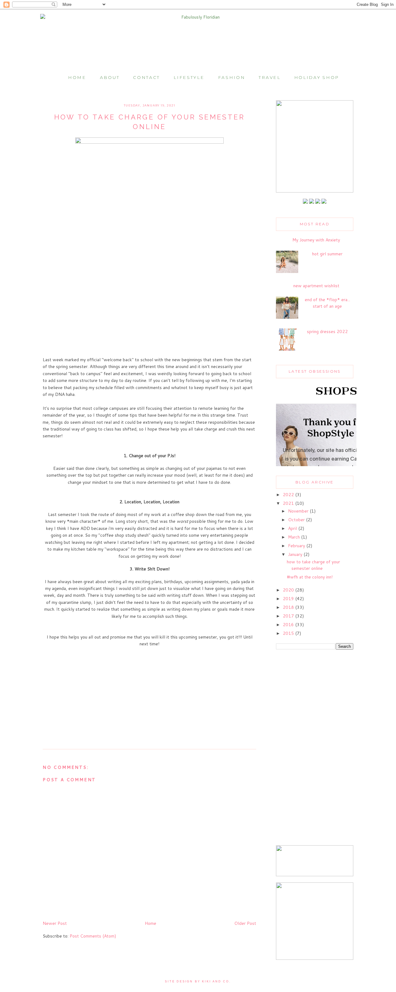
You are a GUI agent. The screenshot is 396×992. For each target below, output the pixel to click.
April (293, 528)
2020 (289, 590)
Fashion (231, 77)
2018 (289, 607)
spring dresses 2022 (327, 331)
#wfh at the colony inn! (310, 577)
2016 (289, 625)
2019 (289, 599)
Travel (269, 77)
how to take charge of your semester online (313, 565)
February (297, 546)
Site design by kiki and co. (198, 981)
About (110, 77)
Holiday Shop (316, 77)
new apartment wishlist (316, 286)
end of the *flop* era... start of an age (327, 303)
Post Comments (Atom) (93, 936)
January (295, 554)
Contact (146, 77)
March (294, 537)
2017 (289, 616)
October (297, 520)
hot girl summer (327, 254)
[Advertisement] (314, 748)
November (299, 511)
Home (77, 77)
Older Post (245, 923)
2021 (289, 503)
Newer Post (55, 923)
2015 (289, 633)
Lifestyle (189, 77)
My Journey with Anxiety (316, 240)
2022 (289, 495)
